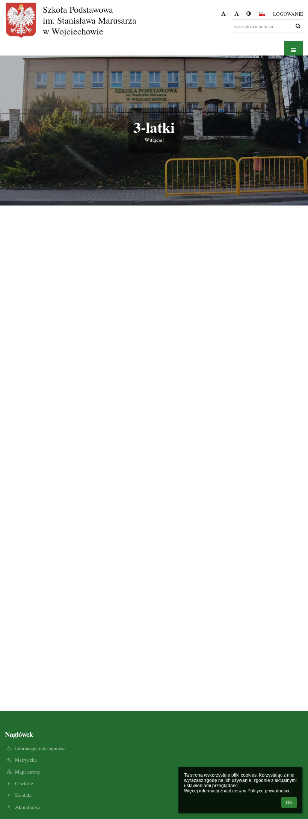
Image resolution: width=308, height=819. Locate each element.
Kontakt (23, 795)
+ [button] (227, 13)
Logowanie (288, 13)
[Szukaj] (298, 25)
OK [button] (289, 802)
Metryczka (26, 759)
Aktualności (27, 807)
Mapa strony (28, 771)
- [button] (239, 13)
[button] (248, 13)
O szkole (24, 783)
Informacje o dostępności (40, 748)
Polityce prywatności (268, 791)
